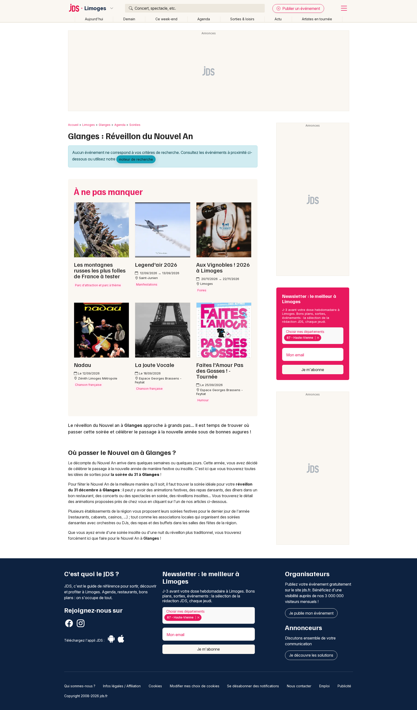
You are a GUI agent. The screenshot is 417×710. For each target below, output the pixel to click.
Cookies (155, 686)
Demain (129, 19)
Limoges (95, 8)
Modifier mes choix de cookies (194, 686)
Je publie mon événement (311, 613)
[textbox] (323, 338)
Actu (278, 19)
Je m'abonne (312, 369)
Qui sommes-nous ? (79, 686)
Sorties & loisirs (242, 19)
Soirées (134, 125)
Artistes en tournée (317, 19)
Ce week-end (166, 19)
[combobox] (312, 335)
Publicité (344, 686)
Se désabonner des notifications (253, 686)
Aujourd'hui (94, 19)
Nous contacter (299, 686)
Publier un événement (300, 8)
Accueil (73, 125)
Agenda (203, 19)
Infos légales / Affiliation (122, 686)
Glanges (105, 125)
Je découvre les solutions (311, 655)
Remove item (318, 337)
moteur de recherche (136, 159)
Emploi (324, 686)
